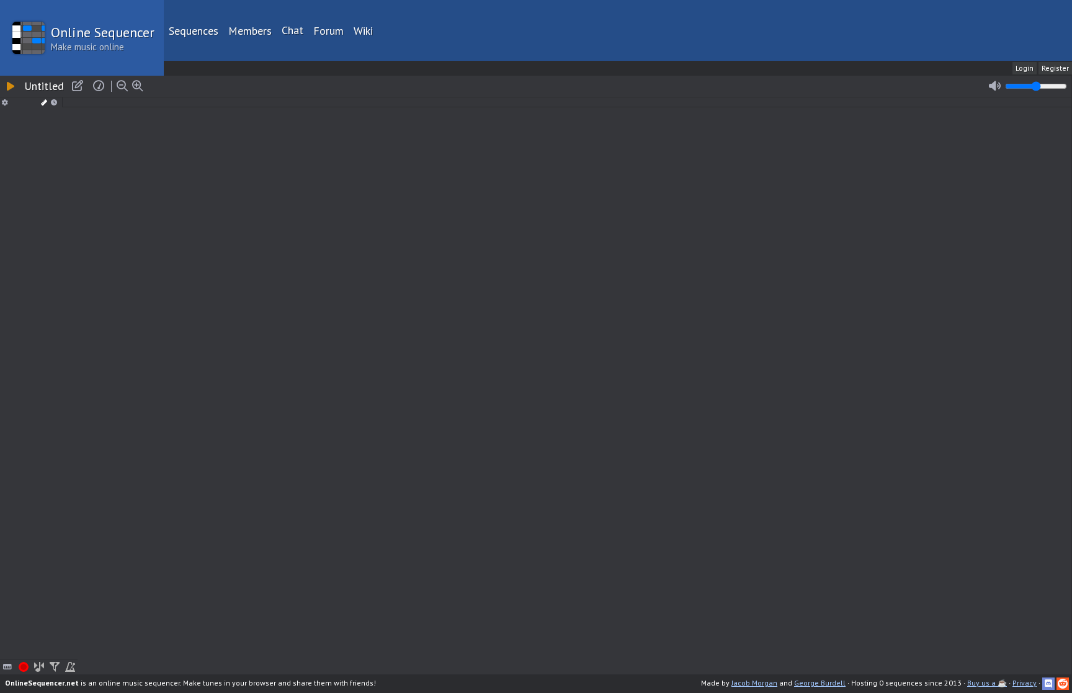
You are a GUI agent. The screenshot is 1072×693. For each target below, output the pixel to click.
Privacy (1024, 682)
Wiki (363, 31)
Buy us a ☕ (987, 682)
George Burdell (820, 682)
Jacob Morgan (754, 682)
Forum (328, 31)
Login (1025, 68)
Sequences (193, 31)
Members (250, 31)
